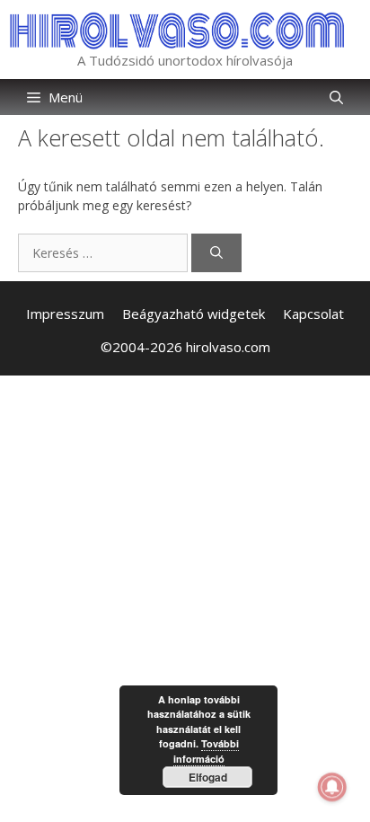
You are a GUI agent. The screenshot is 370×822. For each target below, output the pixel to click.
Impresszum (65, 314)
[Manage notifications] (332, 787)
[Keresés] (216, 253)
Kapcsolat (313, 314)
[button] (336, 97)
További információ (206, 751)
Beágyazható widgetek (193, 314)
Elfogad (208, 777)
